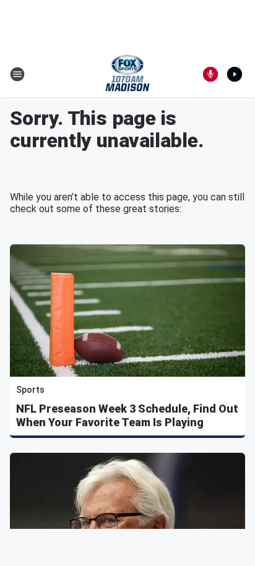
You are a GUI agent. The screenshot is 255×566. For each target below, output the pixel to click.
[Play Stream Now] (234, 74)
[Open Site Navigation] (17, 74)
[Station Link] (127, 74)
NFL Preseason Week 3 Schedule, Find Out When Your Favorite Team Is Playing (127, 415)
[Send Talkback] (210, 74)
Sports (30, 390)
